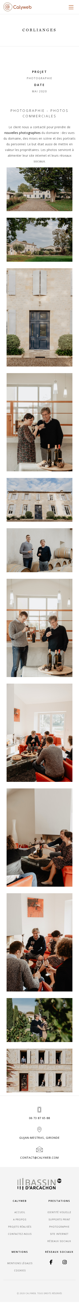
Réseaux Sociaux (59, 1241)
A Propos (19, 1219)
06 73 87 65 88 (39, 1118)
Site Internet (59, 1233)
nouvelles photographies (22, 133)
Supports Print (59, 1219)
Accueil (19, 1212)
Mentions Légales (19, 1263)
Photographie (59, 1226)
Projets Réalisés (19, 1226)
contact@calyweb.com (39, 1158)
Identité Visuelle (59, 1212)
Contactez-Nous (20, 1233)
